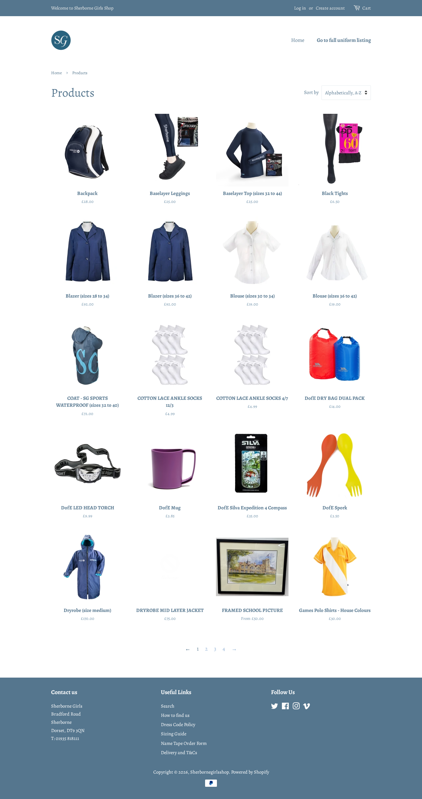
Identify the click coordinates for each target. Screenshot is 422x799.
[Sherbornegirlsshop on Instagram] (296, 707)
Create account (330, 8)
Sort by (311, 92)
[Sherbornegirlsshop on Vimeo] (306, 707)
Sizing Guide (173, 733)
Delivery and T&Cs (179, 752)
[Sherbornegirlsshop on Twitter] (274, 707)
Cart (366, 8)
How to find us (175, 715)
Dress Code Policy (178, 724)
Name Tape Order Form (184, 743)
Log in (300, 8)
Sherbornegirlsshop (209, 772)
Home (297, 40)
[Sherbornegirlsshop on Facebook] (285, 707)
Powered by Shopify (250, 772)
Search (167, 706)
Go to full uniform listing (344, 40)
